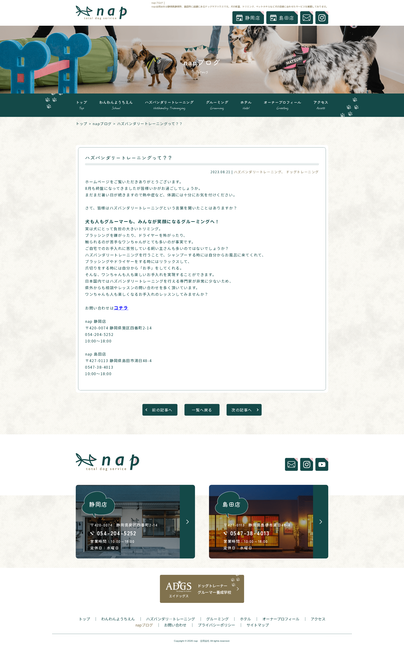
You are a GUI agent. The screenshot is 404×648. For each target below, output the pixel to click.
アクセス (320, 104)
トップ (81, 104)
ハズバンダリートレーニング (169, 104)
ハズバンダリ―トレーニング (170, 619)
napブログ (102, 123)
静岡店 (252, 17)
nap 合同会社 (201, 641)
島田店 (286, 17)
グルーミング (217, 104)
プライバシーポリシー (216, 625)
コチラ (121, 307)
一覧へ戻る (202, 410)
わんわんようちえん (116, 104)
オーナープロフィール (282, 104)
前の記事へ (162, 410)
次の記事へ (241, 410)
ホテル (246, 104)
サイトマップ (257, 625)
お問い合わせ (175, 625)
